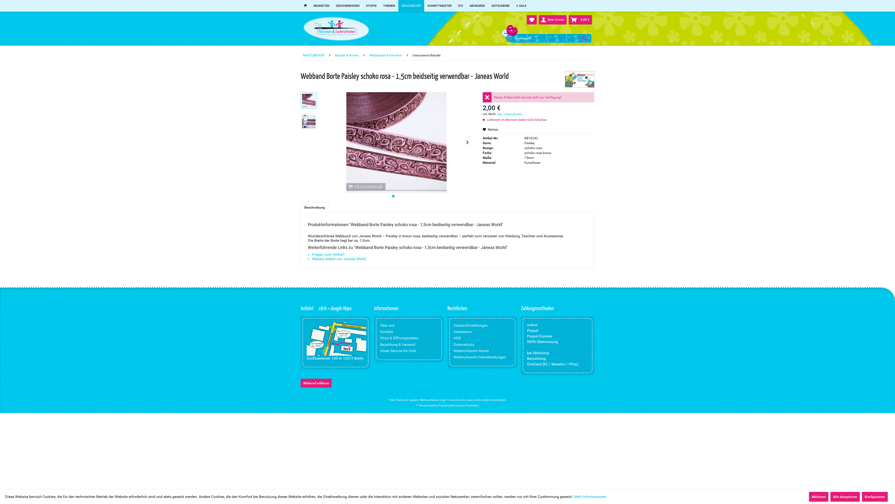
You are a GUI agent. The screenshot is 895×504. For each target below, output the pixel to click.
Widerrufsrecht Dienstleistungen (480, 357)
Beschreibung (314, 207)
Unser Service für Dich (398, 351)
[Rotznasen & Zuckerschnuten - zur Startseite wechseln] (335, 27)
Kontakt (386, 331)
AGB (457, 338)
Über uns (387, 325)
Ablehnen (819, 497)
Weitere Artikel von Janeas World (338, 259)
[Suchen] (585, 38)
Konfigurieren (875, 497)
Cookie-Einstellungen (471, 325)
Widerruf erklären (316, 383)
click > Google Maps (334, 308)
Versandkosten (456, 400)
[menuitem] (551, 38)
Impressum (463, 331)
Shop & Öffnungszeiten (399, 338)
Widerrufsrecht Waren (471, 351)
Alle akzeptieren (845, 497)
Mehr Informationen (590, 496)
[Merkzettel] (532, 19)
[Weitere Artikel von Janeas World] (579, 79)
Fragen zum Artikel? (328, 254)
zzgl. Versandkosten (509, 114)
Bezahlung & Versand (397, 344)
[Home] (305, 6)
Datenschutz (464, 344)
